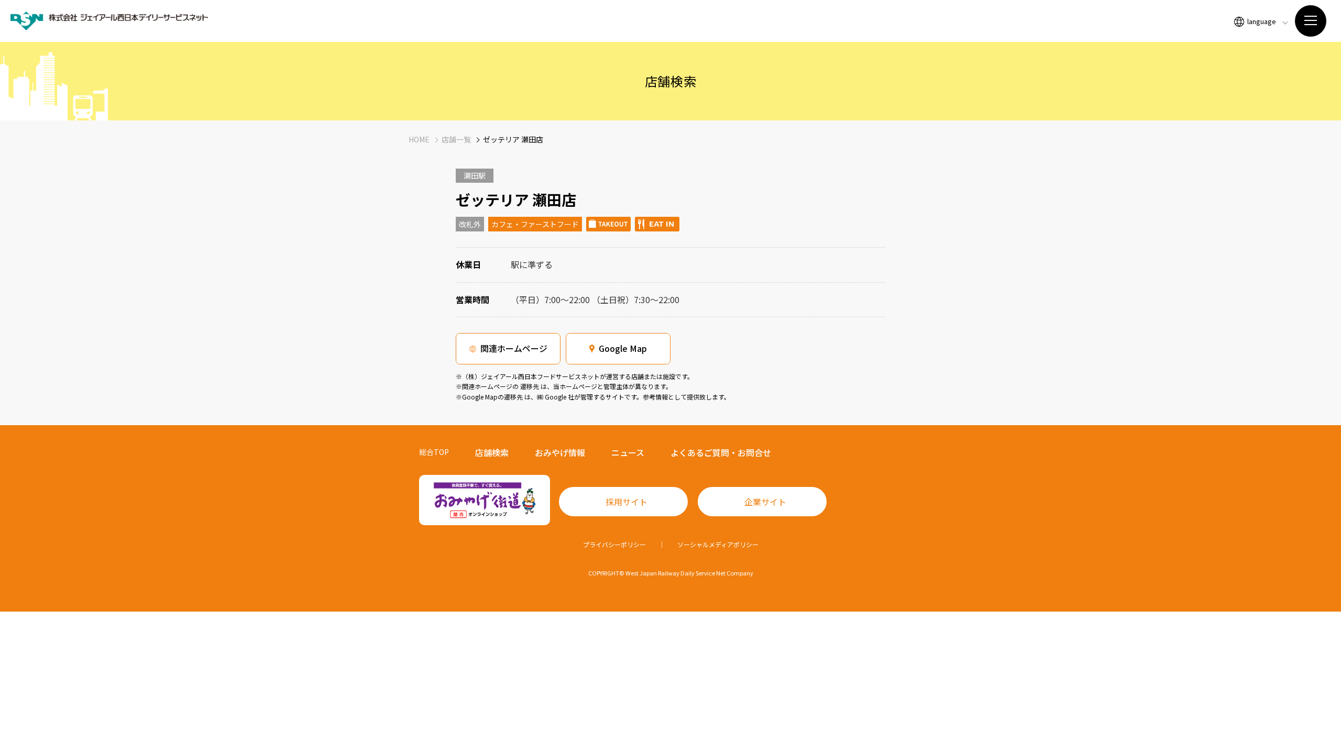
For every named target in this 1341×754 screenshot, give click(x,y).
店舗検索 (492, 452)
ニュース (627, 452)
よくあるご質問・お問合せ (720, 452)
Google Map (623, 348)
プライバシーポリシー (614, 544)
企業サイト (765, 501)
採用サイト (626, 501)
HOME (419, 139)
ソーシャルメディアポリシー (718, 544)
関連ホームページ (513, 348)
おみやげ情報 (560, 452)
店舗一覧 (456, 139)
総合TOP (434, 452)
